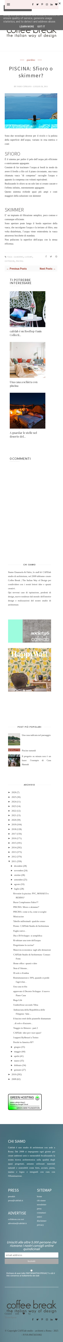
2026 (14, 792)
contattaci (41, 1212)
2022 (14, 811)
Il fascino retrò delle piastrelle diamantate (32, 1018)
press (39, 1208)
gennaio (18, 1070)
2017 (14, 834)
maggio (17, 1051)
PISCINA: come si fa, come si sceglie (30, 912)
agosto (17, 884)
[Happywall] (29, 691)
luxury (28, 257)
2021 (14, 815)
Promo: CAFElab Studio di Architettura (31, 926)
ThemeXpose (11, 1317)
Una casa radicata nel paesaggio (36, 735)
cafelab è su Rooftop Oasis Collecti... (25, 333)
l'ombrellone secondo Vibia (25, 1005)
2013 (14, 852)
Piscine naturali (29, 750)
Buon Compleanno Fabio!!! (25, 902)
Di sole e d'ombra (21, 973)
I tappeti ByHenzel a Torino (25, 1037)
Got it (41, 26)
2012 (14, 857)
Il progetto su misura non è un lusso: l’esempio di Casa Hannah (36, 760)
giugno (17, 1047)
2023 (14, 806)
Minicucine (18, 916)
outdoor (10, 261)
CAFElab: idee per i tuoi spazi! (27, 1033)
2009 (14, 1079)
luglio (17, 889)
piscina (19, 261)
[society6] (29, 642)
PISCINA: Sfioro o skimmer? (26, 907)
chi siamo (41, 1200)
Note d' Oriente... (20, 968)
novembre (18, 870)
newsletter (41, 1204)
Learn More (26, 26)
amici (39, 1216)
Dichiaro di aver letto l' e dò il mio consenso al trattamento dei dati (30, 1274)
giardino (31, 60)
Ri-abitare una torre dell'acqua (27, 940)
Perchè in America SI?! (23, 1042)
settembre (18, 880)
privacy (40, 1225)
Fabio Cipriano (24, 86)
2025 (14, 797)
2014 (14, 847)
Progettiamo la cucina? (23, 945)
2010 (14, 1074)
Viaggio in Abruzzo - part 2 (25, 1028)
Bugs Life (17, 1000)
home (39, 1196)
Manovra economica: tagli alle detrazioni (32, 950)
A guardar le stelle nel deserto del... (23, 434)
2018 (14, 829)
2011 (14, 861)
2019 (14, 824)
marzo (17, 1061)
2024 (14, 802)
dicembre (18, 866)
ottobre (17, 875)
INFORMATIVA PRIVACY (38, 1273)
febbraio (18, 1065)
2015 (14, 843)
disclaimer (41, 1220)
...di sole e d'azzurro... (23, 1023)
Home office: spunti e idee (25, 963)
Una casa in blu (20, 986)
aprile (16, 1056)
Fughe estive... (19, 931)
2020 (14, 820)
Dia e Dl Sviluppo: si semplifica (27, 936)
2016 (14, 838)
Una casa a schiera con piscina (23, 383)
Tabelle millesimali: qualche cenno (29, 921)
